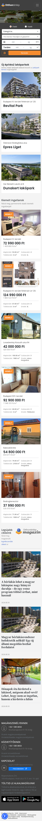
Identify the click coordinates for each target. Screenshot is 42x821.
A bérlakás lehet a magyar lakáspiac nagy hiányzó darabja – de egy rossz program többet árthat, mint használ (19, 588)
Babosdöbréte (9, 448)
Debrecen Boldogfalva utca (15, 143)
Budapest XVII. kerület (13, 396)
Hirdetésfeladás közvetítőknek (14, 756)
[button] (4, 816)
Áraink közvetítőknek (10, 753)
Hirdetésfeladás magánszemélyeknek (17, 737)
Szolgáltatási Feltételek (8, 815)
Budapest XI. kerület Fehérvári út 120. (19, 101)
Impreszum (23, 813)
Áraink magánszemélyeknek (13, 734)
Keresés (24, 53)
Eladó (14, 26)
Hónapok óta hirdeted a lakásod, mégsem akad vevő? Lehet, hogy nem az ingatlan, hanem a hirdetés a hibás (19, 694)
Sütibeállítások (13, 818)
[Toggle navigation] (37, 5)
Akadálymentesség (27, 817)
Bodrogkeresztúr (10, 501)
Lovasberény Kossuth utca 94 (16, 342)
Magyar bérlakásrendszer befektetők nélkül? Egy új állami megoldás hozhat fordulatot (18, 642)
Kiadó (30, 26)
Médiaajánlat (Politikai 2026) (10, 817)
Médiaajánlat (32, 815)
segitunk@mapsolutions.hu (21, 764)
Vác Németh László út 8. (13, 184)
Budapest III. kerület (12, 239)
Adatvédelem (22, 815)
